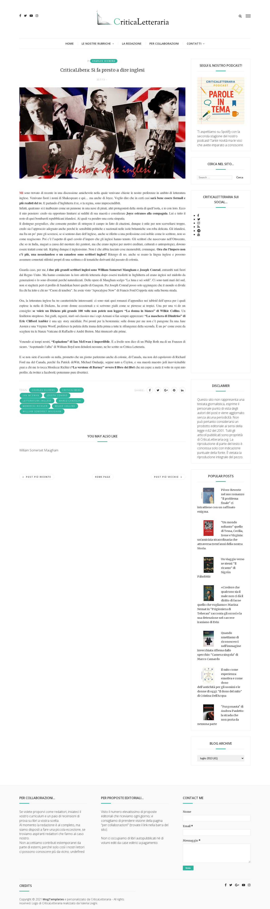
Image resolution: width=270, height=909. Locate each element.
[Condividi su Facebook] (150, 390)
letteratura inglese (37, 400)
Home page (102, 477)
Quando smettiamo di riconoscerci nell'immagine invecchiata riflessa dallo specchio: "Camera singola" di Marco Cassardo (219, 646)
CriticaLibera (71, 390)
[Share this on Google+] (166, 390)
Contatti (194, 43)
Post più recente (38, 477)
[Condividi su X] (158, 390)
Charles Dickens (103, 61)
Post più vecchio (166, 477)
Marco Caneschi (70, 400)
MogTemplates (53, 899)
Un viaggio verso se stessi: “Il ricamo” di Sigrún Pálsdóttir (220, 567)
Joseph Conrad (57, 395)
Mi (21, 192)
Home (69, 43)
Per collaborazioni (164, 43)
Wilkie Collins (65, 406)
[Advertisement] (220, 310)
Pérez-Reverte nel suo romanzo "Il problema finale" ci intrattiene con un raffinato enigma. (220, 500)
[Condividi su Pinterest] (174, 390)
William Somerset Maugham (42, 411)
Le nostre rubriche (96, 43)
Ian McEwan (31, 395)
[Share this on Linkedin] (182, 390)
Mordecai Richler (35, 406)
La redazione (132, 43)
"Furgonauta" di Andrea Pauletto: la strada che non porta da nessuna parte (220, 715)
